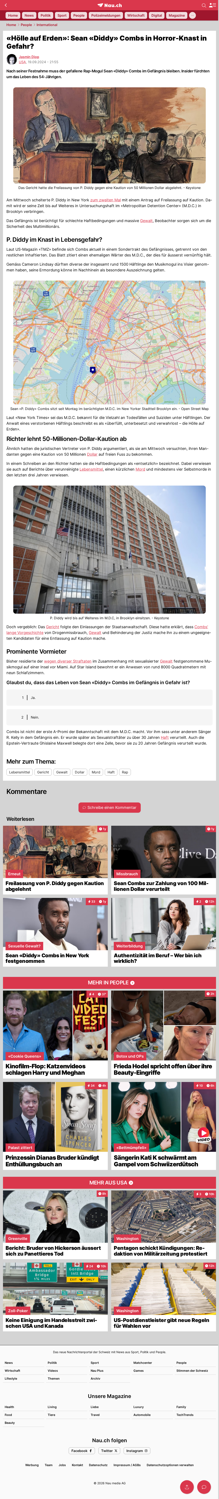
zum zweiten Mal (105, 200)
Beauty (10, 1422)
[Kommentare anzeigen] (204, 1487)
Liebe (95, 1407)
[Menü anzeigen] (212, 5)
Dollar (92, 454)
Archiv (95, 1378)
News (9, 1362)
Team (49, 1465)
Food (8, 1415)
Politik (52, 1362)
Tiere (51, 1415)
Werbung (32, 1465)
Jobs (62, 1465)
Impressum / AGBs (127, 1465)
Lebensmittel (91, 469)
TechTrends (185, 1415)
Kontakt (77, 1465)
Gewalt (146, 220)
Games (138, 1370)
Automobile (142, 1415)
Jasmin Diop (29, 57)
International (47, 25)
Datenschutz (98, 1465)
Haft (165, 737)
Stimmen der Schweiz (192, 1370)
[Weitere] (192, 15)
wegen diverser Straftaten (68, 661)
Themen (54, 1378)
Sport (95, 1362)
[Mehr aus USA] (109, 1183)
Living (52, 1407)
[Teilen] (187, 1487)
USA (22, 62)
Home (11, 25)
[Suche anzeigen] (204, 5)
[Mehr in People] (109, 983)
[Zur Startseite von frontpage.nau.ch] (110, 5)
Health (9, 1407)
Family (181, 1407)
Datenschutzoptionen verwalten (170, 1465)
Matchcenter (142, 1362)
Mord (140, 469)
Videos (53, 1370)
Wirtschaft (12, 1370)
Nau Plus (97, 1370)
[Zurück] (5, 5)
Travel (95, 1415)
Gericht (52, 627)
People (26, 25)
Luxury (138, 1407)
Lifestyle (11, 1378)
